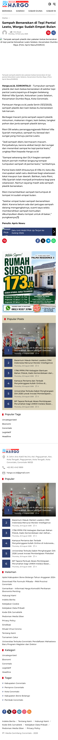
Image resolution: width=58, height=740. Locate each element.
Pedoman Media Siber (13, 616)
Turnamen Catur (10, 637)
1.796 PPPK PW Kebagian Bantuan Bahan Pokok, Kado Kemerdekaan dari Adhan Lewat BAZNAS (33, 372)
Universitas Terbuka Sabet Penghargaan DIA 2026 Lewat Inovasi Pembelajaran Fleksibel (34, 392)
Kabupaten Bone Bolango (17, 696)
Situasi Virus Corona (11, 629)
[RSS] (29, 712)
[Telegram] (48, 240)
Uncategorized (9, 420)
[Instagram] (24, 712)
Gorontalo (7, 428)
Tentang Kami (9, 633)
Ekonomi (6, 424)
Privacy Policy (9, 620)
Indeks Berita (8, 599)
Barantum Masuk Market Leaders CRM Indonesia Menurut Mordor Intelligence (33, 361)
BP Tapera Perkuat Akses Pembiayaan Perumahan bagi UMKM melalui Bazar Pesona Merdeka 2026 (32, 402)
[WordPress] (19, 712)
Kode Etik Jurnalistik (12, 612)
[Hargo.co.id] (15, 4)
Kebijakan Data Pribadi (13, 608)
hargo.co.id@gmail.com (18, 472)
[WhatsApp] (53, 240)
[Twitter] (43, 240)
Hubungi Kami (9, 595)
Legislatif (6, 432)
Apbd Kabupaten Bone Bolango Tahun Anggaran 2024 (28, 577)
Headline (6, 436)
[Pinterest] (14, 712)
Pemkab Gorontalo (14, 700)
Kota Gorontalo (12, 691)
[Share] (53, 32)
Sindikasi (6, 625)
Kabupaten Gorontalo (15, 683)
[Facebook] (37, 240)
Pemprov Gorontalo (14, 687)
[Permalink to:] (5, 32)
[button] (49, 4)
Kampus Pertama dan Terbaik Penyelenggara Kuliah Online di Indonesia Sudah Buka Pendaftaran (31, 382)
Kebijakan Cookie (10, 604)
